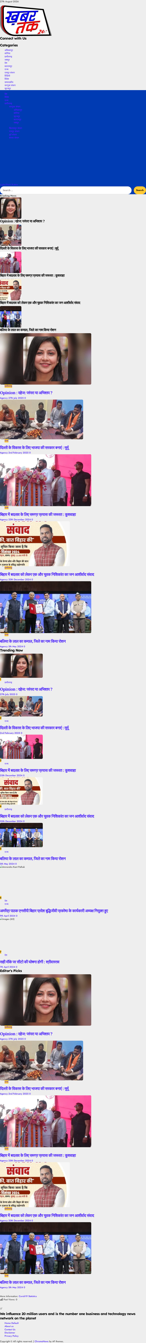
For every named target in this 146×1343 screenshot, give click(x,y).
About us (9, 1326)
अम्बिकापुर (9, 50)
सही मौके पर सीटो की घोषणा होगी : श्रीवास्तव (29, 961)
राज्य (6, 69)
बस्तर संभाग (14, 137)
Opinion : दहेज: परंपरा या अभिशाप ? (26, 392)
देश (6, 62)
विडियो (7, 75)
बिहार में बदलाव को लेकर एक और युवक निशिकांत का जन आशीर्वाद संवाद (47, 574)
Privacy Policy (12, 1336)
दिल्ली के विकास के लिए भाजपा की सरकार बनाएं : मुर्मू (34, 447)
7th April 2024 (8, 967)
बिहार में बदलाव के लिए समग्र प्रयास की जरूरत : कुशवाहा (38, 514)
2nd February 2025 (18, 452)
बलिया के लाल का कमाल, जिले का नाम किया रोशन (33, 641)
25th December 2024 (20, 519)
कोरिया (7, 53)
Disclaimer (10, 1332)
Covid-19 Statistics (28, 1296)
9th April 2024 (8, 915)
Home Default (12, 1323)
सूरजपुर (8, 88)
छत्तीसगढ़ (8, 56)
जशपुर (7, 59)
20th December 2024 (20, 579)
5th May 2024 (16, 646)
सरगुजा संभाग (10, 85)
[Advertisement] (73, 162)
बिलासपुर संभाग (15, 128)
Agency (4, 398)
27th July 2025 (16, 398)
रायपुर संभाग (10, 72)
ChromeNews (41, 1341)
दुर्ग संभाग (13, 134)
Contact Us (10, 1329)
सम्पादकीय (9, 82)
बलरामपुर (8, 66)
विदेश (7, 78)
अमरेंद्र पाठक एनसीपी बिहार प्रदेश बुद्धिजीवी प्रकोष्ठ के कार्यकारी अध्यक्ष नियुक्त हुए (54, 910)
